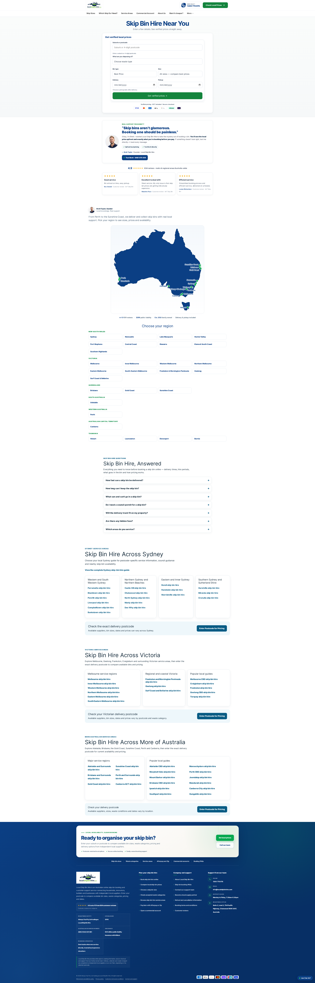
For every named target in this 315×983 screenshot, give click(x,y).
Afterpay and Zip (163, 861)
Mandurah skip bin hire (200, 783)
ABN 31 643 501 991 (85, 932)
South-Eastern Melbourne (136, 371)
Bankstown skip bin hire (99, 612)
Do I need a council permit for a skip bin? (126, 505)
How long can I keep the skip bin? (122, 488)
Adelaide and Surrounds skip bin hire (99, 768)
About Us (162, 13)
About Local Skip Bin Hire (184, 879)
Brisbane (94, 390)
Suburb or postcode (120, 42)
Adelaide (94, 402)
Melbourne (94, 364)
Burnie (197, 439)
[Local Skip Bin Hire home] (98, 4)
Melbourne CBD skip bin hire (204, 679)
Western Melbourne (168, 364)
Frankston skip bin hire (201, 688)
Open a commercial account (151, 911)
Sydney (93, 337)
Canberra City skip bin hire (202, 788)
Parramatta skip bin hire (99, 588)
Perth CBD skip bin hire (200, 772)
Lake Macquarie (166, 337)
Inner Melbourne (132, 364)
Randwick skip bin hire (172, 590)
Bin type (115, 69)
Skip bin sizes (116, 861)
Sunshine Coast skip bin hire (127, 768)
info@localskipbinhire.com (222, 889)
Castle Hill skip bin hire (135, 588)
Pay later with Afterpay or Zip (151, 905)
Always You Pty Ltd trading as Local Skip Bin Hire (95, 976)
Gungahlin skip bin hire (200, 794)
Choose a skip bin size (149, 890)
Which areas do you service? (120, 529)
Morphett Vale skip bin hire (162, 772)
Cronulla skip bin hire (208, 598)
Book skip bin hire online (149, 879)
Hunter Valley (200, 337)
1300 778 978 (218, 881)
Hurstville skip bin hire (209, 588)
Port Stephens (96, 344)
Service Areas (127, 13)
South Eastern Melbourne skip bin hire (106, 701)
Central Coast (131, 344)
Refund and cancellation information (188, 900)
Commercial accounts (181, 861)
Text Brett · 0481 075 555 (136, 158)
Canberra (94, 427)
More (189, 13)
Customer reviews (181, 911)
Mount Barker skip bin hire (162, 777)
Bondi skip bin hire (170, 585)
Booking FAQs (199, 861)
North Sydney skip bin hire (137, 598)
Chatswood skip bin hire (136, 593)
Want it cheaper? (176, 13)
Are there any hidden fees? (119, 521)
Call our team (225, 845)
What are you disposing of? (123, 56)
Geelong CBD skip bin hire (202, 692)
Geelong (197, 371)
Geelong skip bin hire (155, 686)
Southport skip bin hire (160, 794)
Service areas (147, 861)
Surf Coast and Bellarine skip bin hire (163, 690)
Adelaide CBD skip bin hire (162, 766)
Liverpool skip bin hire (98, 602)
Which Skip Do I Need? (108, 13)
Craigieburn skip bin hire (202, 683)
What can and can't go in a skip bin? (124, 496)
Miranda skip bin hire (208, 593)
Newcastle (129, 337)
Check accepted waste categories (153, 895)
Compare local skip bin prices (151, 885)
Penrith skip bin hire (97, 598)
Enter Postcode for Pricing (211, 628)
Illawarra (163, 344)
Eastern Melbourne (98, 371)
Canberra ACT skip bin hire (128, 784)
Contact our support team (184, 890)
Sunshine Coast (166, 390)
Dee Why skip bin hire (135, 607)
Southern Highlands (98, 351)
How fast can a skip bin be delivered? (124, 480)
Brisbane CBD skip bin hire (162, 783)
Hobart (93, 439)
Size (159, 69)
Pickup (160, 80)
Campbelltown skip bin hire (101, 607)
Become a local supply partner (186, 895)
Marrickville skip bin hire (173, 595)
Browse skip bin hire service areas (153, 900)
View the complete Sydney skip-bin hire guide (107, 570)
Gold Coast (129, 390)
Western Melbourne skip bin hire (103, 688)
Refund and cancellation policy (85, 979)
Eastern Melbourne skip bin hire (103, 696)
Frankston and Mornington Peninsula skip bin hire (163, 680)
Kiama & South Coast (203, 344)
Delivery (115, 80)
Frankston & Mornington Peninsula (174, 371)
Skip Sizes (91, 13)
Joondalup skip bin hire (200, 777)
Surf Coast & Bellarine (99, 378)
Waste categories (132, 861)
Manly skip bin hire (133, 602)
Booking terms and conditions (186, 905)
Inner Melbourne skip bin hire (102, 683)
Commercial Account (145, 13)
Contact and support (131, 979)
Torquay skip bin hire (200, 696)
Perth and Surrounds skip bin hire (128, 777)
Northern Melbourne (203, 364)
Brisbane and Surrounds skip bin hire (99, 777)
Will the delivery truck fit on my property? (127, 513)
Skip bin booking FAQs (183, 885)
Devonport (164, 439)
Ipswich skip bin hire (159, 788)
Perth (92, 414)
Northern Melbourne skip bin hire (104, 692)
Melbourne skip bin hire (99, 679)
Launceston (130, 439)
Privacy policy (100, 979)
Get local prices (225, 838)
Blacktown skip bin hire (99, 593)
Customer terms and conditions (114, 979)
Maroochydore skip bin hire (202, 766)
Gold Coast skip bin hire (99, 784)
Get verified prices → (157, 96)
